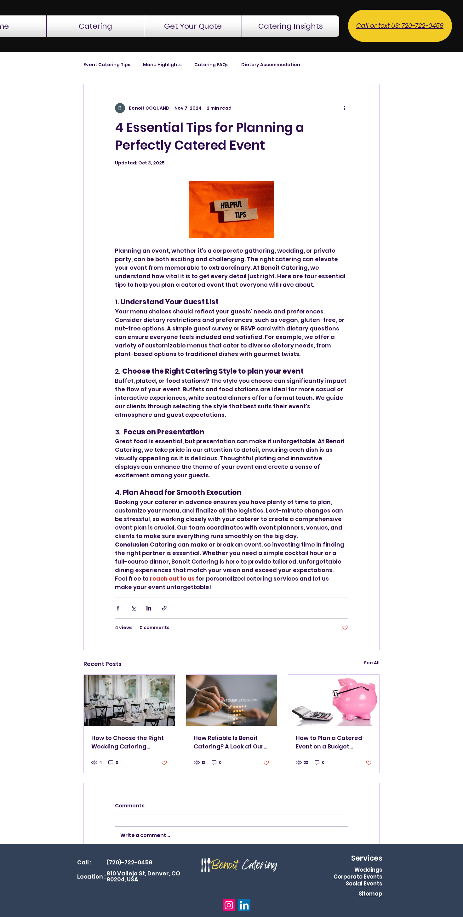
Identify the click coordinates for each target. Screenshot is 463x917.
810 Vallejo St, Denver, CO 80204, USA (143, 876)
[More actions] (344, 108)
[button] (95, 26)
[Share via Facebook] (118, 608)
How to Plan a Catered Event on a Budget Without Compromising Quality (330, 742)
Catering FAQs (211, 65)
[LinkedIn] (244, 905)
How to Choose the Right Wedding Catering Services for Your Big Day (128, 742)
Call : (84, 862)
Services (366, 858)
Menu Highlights (162, 65)
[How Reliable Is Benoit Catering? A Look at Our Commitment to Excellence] (231, 700)
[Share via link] (164, 608)
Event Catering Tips (106, 65)
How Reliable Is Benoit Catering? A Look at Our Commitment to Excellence (229, 742)
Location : (91, 876)
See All (372, 663)
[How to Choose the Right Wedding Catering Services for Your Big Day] (129, 700)
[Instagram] (229, 905)
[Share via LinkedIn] (149, 608)
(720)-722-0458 (129, 862)
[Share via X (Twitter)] (133, 608)
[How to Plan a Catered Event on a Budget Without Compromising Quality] (333, 700)
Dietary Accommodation (270, 65)
